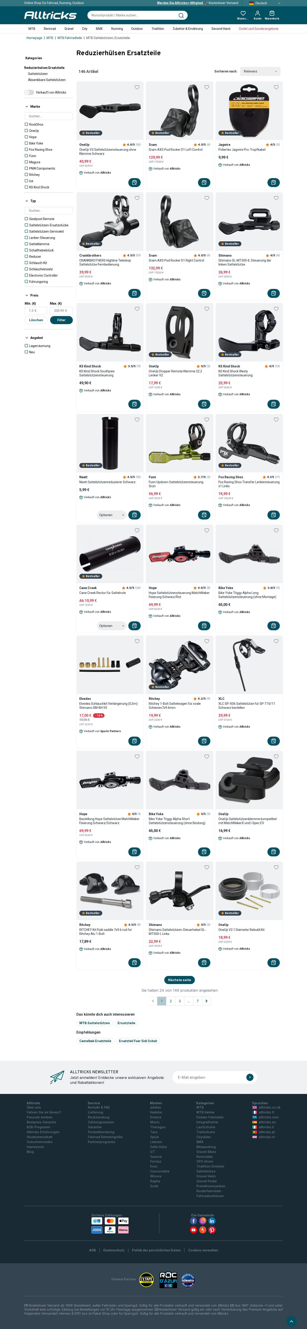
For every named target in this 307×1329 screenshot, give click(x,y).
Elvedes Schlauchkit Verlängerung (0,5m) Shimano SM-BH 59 (108, 705)
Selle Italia (158, 1147)
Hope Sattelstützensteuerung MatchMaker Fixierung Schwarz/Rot (179, 595)
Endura (155, 1117)
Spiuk (154, 1137)
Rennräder (204, 1157)
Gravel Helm (206, 1176)
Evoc (154, 1166)
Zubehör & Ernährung (188, 29)
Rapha (155, 1181)
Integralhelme (207, 1122)
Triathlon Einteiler (210, 1166)
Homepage (34, 38)
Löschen (36, 320)
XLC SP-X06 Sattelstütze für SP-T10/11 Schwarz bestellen (246, 705)
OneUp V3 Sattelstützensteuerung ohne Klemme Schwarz (107, 151)
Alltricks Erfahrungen (43, 1132)
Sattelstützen (38, 74)
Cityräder (203, 1137)
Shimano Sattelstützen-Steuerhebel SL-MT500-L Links (177, 932)
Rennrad (50, 29)
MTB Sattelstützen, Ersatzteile (108, 38)
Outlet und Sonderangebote (258, 29)
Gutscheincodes (40, 1142)
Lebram (156, 1142)
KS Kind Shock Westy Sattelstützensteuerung (235, 373)
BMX (99, 29)
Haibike (156, 1112)
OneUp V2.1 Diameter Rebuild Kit (241, 930)
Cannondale (159, 1171)
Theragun (158, 1127)
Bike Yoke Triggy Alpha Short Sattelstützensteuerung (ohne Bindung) (177, 821)
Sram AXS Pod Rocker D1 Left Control (175, 149)
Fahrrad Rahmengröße (105, 1137)
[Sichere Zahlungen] (110, 1225)
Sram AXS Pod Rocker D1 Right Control (176, 260)
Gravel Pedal (206, 1181)
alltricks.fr (266, 1112)
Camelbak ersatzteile (95, 1041)
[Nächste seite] (206, 1001)
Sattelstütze (206, 1171)
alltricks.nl (267, 1137)
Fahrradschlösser (210, 1196)
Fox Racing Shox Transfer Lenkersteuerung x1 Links (249, 484)
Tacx (154, 1132)
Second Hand (220, 29)
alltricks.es (267, 1122)
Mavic (155, 1122)
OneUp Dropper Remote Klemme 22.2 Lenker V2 (175, 373)
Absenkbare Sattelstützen (47, 80)
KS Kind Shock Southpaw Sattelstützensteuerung (97, 373)
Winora (155, 1176)
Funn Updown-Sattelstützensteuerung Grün (176, 484)
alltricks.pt (267, 1132)
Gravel (69, 29)
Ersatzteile (126, 1023)
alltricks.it (266, 1127)
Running (117, 29)
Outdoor (137, 29)
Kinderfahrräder (208, 1191)
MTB (32, 29)
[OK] (250, 1077)
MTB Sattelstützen (94, 1023)
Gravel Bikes (206, 1152)
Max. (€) (56, 303)
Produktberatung (101, 1132)
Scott (154, 1186)
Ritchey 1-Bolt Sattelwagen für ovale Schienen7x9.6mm (175, 705)
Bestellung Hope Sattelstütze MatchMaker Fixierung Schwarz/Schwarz (109, 821)
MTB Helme (205, 1112)
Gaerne (156, 1157)
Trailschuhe (205, 1132)
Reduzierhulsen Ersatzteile (44, 68)
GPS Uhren (204, 1161)
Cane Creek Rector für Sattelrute (102, 593)
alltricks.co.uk (269, 1107)
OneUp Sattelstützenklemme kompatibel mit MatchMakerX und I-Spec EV (247, 821)
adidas (155, 1107)
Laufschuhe (205, 1127)
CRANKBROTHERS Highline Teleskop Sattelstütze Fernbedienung (105, 262)
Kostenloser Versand (197, 3)
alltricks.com (268, 1117)
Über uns (34, 1107)
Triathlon (157, 29)
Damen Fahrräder (210, 1117)
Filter (61, 320)
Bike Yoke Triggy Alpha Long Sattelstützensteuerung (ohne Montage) (247, 595)
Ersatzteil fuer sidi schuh (138, 1041)
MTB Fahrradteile (70, 38)
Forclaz (155, 1161)
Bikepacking (206, 1147)
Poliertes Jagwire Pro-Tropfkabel (241, 149)
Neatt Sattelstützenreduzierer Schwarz (107, 482)
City (84, 29)
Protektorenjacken (210, 1186)
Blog (30, 1152)
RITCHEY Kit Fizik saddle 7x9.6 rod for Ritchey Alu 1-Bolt (105, 932)
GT (152, 1152)
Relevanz (250, 71)
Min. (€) (30, 303)
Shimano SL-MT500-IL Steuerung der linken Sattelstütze (244, 262)
